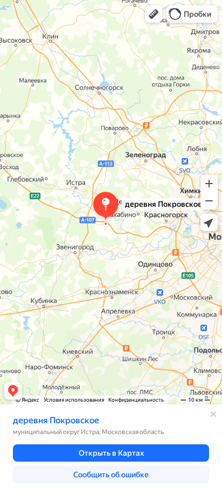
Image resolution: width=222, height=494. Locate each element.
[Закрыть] (213, 414)
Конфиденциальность (136, 400)
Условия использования (74, 400)
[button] (153, 14)
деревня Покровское (56, 420)
